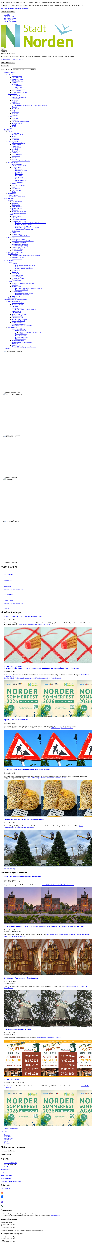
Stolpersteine (15, 139)
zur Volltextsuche (9, 16)
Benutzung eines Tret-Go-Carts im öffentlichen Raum (30, 223)
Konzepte (14, 263)
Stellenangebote (16, 90)
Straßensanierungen (17, 234)
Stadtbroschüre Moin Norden (16, 197)
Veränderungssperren (18, 278)
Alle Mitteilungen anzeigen (8, 868)
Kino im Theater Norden (19, 165)
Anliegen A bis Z (16, 95)
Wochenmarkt (19, 182)
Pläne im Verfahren (17, 275)
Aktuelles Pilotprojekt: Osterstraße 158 (30, 332)
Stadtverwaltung (12, 94)
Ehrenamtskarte (16, 146)
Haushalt (14, 107)
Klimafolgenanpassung (18, 239)
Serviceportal (15, 112)
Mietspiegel (15, 272)
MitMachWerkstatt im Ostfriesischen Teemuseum (22, 877)
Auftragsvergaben (17, 76)
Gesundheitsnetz (16, 311)
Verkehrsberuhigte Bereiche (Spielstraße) (27, 228)
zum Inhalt (7, 15)
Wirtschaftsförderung (14, 301)
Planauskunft (15, 273)
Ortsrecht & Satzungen (18, 89)
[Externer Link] (2, 1192)
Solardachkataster (17, 250)
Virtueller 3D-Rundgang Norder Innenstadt (24, 347)
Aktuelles (10, 74)
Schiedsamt (15, 159)
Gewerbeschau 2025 (17, 317)
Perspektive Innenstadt (21, 337)
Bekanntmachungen (17, 79)
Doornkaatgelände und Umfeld (24, 293)
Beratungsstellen (16, 144)
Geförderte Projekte (17, 81)
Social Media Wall (6, 1188)
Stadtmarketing (12, 327)
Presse (13, 110)
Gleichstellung (16, 103)
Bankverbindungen (6, 1175)
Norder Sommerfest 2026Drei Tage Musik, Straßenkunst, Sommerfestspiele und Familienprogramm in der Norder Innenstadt (41, 667)
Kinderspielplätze (17, 164)
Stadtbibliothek (16, 188)
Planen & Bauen (9, 260)
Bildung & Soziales (13, 141)
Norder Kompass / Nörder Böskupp (22, 342)
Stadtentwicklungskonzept (22, 267)
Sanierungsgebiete (17, 291)
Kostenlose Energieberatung (20, 245)
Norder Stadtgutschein (18, 340)
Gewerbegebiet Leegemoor (19, 314)
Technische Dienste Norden (16, 252)
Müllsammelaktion (17, 206)
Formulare (15, 100)
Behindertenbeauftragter (18, 143)
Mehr (35, 624)
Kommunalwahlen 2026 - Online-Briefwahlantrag (23, 616)
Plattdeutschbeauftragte (18, 185)
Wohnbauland (16, 296)
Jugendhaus (15, 152)
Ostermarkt (18, 172)
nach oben (4, 1132)
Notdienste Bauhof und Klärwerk (11, 1181)
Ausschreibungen (17, 77)
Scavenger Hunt (16, 345)
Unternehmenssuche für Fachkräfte (22, 326)
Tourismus (7, 348)
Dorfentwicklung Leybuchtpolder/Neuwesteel (28, 288)
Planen (10, 262)
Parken (14, 232)
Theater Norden (16, 190)
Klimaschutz (11, 237)
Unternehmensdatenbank (19, 324)
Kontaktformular (5, 1169)
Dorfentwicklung (16, 286)
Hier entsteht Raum (20, 330)
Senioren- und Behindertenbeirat (21, 161)
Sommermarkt (19, 177)
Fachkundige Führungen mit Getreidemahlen (21, 978)
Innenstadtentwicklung (18, 329)
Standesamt (15, 115)
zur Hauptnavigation (10, 18)
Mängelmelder (12, 193)
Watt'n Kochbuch (17, 259)
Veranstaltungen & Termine (19, 92)
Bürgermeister (16, 99)
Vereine (14, 192)
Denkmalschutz (12, 298)
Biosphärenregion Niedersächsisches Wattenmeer (26, 255)
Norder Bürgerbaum (17, 208)
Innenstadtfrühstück (21, 334)
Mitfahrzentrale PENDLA (19, 247)
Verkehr (10, 214)
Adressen (10, 128)
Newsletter (15, 84)
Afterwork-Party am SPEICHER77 (17, 1029)
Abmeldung (18, 87)
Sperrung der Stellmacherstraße (16, 720)
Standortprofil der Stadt (18, 321)
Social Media (15, 113)
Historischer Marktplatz (22, 294)
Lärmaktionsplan (16, 270)
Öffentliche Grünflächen (19, 211)
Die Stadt (10, 131)
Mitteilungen (15, 82)
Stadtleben (7, 130)
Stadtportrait (15, 133)
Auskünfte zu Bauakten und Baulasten (23, 283)
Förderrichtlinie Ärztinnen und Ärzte (25, 309)
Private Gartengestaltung (19, 213)
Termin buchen (55, 1215)
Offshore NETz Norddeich (19, 319)
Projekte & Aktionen (17, 249)
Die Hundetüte (16, 205)
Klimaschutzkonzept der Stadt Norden (23, 241)
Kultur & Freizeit (13, 162)
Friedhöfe (14, 102)
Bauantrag (15, 285)
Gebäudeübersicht (6, 1178)
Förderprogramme (17, 308)
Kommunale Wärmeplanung (20, 244)
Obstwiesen (15, 210)
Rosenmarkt (18, 175)
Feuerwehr (15, 149)
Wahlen (14, 126)
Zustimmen (11, 11)
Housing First (15, 151)
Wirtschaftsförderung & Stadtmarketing (15, 299)
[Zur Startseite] (37, 47)
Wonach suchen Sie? (7, 69)
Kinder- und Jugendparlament (20, 121)
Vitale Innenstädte (20, 339)
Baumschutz (15, 203)
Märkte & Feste (16, 167)
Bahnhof (14, 218)
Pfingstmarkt (19, 174)
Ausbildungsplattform (18, 303)
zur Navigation (8, 20)
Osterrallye (15, 343)
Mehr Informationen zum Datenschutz (12, 59)
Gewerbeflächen (16, 312)
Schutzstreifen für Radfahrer (23, 226)
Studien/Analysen (17, 322)
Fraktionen (15, 120)
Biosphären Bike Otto (18, 257)
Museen (14, 183)
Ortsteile (14, 136)
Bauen (10, 281)
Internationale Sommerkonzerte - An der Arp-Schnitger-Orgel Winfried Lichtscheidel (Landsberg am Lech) (44, 926)
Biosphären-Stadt (13, 254)
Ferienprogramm (16, 148)
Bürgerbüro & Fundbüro (19, 97)
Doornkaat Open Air (21, 170)
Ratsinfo (14, 125)
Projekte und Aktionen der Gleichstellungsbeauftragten (31, 105)
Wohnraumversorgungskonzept (24, 268)
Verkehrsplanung (16, 280)
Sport (13, 187)
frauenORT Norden (17, 134)
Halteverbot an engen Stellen (23, 224)
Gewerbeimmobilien (17, 316)
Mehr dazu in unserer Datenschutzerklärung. (15, 8)
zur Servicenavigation (10, 21)
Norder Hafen (16, 231)
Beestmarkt (18, 169)
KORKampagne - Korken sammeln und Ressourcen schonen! (27, 769)
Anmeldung (18, 85)
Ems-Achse (15, 306)
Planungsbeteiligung (17, 277)
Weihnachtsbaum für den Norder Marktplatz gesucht (24, 819)
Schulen (14, 157)
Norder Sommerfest (21, 179)
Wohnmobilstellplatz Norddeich (21, 236)
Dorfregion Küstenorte (21, 290)
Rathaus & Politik (9, 72)
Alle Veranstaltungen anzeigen (9, 1128)
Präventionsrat (16, 156)
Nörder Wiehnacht (20, 180)
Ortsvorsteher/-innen (17, 123)
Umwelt (10, 200)
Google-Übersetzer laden (7, 62)
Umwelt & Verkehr (9, 198)
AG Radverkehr (16, 216)
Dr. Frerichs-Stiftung (17, 304)
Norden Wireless (13, 195)
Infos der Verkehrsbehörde (19, 221)
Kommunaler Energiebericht (20, 242)
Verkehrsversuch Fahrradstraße (24, 229)
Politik (10, 116)
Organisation (15, 108)
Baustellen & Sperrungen (19, 219)
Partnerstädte (15, 138)
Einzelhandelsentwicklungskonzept (25, 265)
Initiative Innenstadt (21, 335)
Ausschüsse (15, 118)
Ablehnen (3, 11)
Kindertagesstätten (17, 154)
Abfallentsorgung (17, 201)
